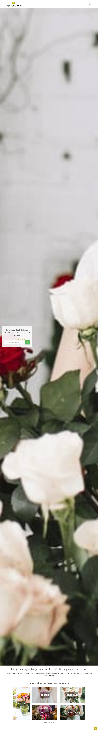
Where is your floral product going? (17, 339)
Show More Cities (49, 722)
